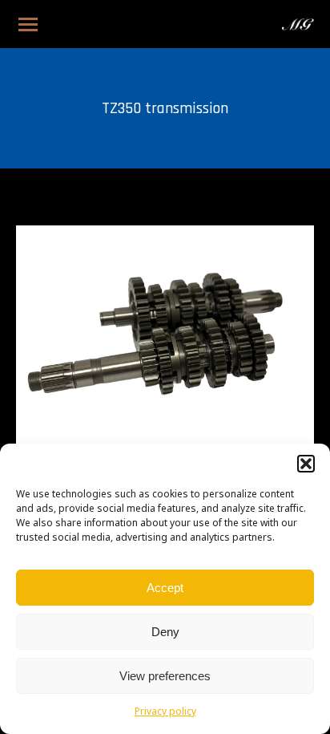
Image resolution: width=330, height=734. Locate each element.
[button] (306, 464)
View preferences (165, 676)
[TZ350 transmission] (165, 337)
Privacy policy (165, 712)
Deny (165, 632)
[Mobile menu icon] (28, 24)
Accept (165, 587)
